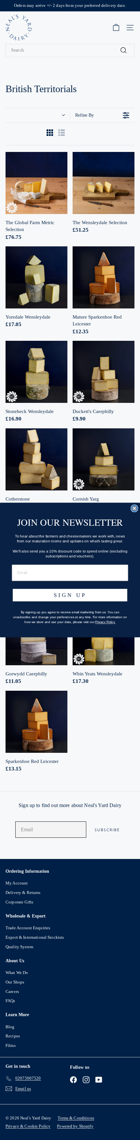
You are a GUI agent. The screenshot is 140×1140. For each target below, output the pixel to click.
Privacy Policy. (105, 622)
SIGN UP (70, 595)
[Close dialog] (134, 508)
